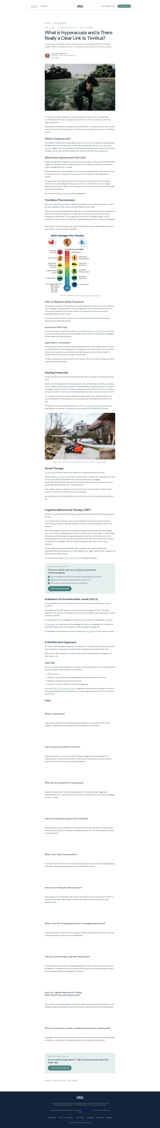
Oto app (51, 667)
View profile (55, 57)
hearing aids (50, 624)
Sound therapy (50, 473)
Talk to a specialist (124, 6)
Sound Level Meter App (98, 331)
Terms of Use (80, 1117)
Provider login (52, 1117)
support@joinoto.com (86, 1110)
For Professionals (108, 6)
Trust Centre (100, 1117)
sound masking (61, 477)
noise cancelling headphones (94, 406)
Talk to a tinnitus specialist (60, 588)
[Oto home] (80, 6)
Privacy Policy (69, 1117)
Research (44, 6)
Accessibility (90, 1117)
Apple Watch (53, 347)
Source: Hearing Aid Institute (90, 295)
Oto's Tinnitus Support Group (64, 688)
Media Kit (109, 1117)
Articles (34, 6)
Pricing (61, 1117)
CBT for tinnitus (70, 558)
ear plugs (89, 631)
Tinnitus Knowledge (59, 23)
